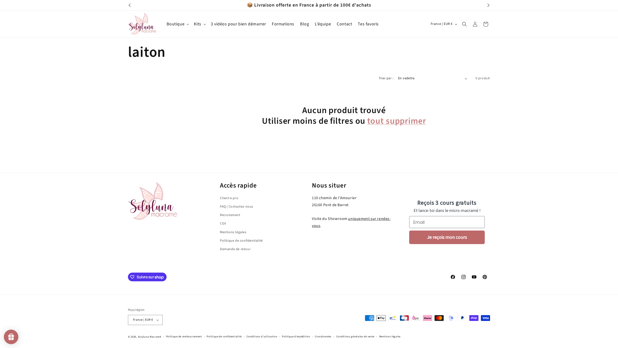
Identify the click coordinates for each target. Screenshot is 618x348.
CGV (223, 223)
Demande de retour (235, 249)
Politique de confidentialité (241, 240)
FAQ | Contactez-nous (236, 206)
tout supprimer (396, 121)
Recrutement (230, 215)
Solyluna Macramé (149, 337)
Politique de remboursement (184, 336)
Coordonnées (323, 336)
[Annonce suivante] (488, 5)
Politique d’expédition (296, 336)
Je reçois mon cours (447, 237)
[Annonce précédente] (129, 5)
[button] (177, 24)
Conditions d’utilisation (261, 336)
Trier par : (386, 78)
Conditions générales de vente (355, 336)
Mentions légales (233, 232)
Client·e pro (229, 198)
